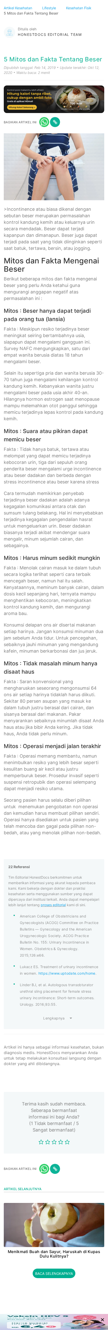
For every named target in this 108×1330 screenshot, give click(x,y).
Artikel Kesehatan (18, 8)
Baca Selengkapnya (54, 1273)
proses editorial (53, 905)
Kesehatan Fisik (79, 8)
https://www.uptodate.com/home (66, 973)
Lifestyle (49, 8)
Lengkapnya (54, 1018)
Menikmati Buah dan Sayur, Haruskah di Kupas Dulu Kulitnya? (54, 1254)
